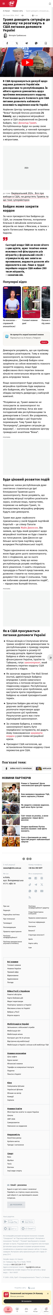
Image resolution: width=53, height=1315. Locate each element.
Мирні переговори (15, 1001)
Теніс (9, 1164)
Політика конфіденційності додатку (38, 907)
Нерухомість (13, 1134)
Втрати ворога (13, 1015)
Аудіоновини (12, 979)
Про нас (6, 906)
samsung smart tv (28, 1228)
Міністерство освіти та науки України (23, 1112)
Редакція (6, 910)
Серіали (10, 1100)
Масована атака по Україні (18, 1008)
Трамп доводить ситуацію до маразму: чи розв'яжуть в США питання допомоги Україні (37, 11)
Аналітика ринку (14, 1138)
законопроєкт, (32, 662)
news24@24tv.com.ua (12, 868)
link (30, 878)
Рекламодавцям (9, 927)
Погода (10, 982)
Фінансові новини (15, 1064)
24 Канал (6, 11)
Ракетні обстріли (14, 994)
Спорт (10, 1153)
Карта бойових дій (15, 998)
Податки (10, 1071)
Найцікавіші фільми (15, 1086)
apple (28, 1221)
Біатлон (10, 1167)
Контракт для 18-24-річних (18, 1038)
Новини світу (17, 11)
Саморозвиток (13, 1122)
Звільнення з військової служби (20, 1027)
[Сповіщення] (50, 3)
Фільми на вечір (14, 1093)
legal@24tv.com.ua (33, 1267)
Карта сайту (33, 943)
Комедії (10, 1097)
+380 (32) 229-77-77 (18, 1264)
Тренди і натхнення (15, 1145)
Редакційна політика (11, 915)
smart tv (10, 1228)
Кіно (9, 1083)
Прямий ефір (13, 972)
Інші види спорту (14, 1171)
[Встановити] (26, 1297)
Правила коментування (37, 918)
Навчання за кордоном (17, 1126)
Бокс (9, 1157)
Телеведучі (7, 923)
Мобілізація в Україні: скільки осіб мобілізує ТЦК (28, 1045)
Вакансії (31, 931)
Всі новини (12, 961)
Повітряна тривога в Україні (19, 1005)
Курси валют (12, 1060)
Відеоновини (12, 975)
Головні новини (14, 965)
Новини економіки (16, 1053)
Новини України (14, 968)
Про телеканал (9, 919)
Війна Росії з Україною (18, 991)
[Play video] (27, 62)
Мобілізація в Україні (18, 1024)
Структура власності (36, 935)
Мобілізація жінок (15, 1034)
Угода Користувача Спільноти (35, 913)
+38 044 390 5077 (35, 868)
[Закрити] (48, 1294)
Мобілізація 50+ (14, 1031)
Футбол (10, 1160)
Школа (10, 1115)
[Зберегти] (46, 43)
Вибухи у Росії (13, 1012)
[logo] (11, 3)
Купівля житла (13, 1141)
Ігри (30, 948)
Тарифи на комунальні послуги (20, 1067)
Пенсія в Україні (14, 1074)
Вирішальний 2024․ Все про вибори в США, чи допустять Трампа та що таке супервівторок (25, 196)
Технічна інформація (36, 922)
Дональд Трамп (27, 122)
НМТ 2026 (11, 1119)
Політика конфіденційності (10, 936)
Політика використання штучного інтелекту (12, 942)
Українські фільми (15, 1089)
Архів (30, 939)
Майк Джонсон (29, 527)
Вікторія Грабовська (17, 35)
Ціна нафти (12, 1057)
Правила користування (12, 931)
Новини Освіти (14, 1108)
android (10, 1221)
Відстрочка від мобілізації (18, 1041)
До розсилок (16, 1205)
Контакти (32, 926)
